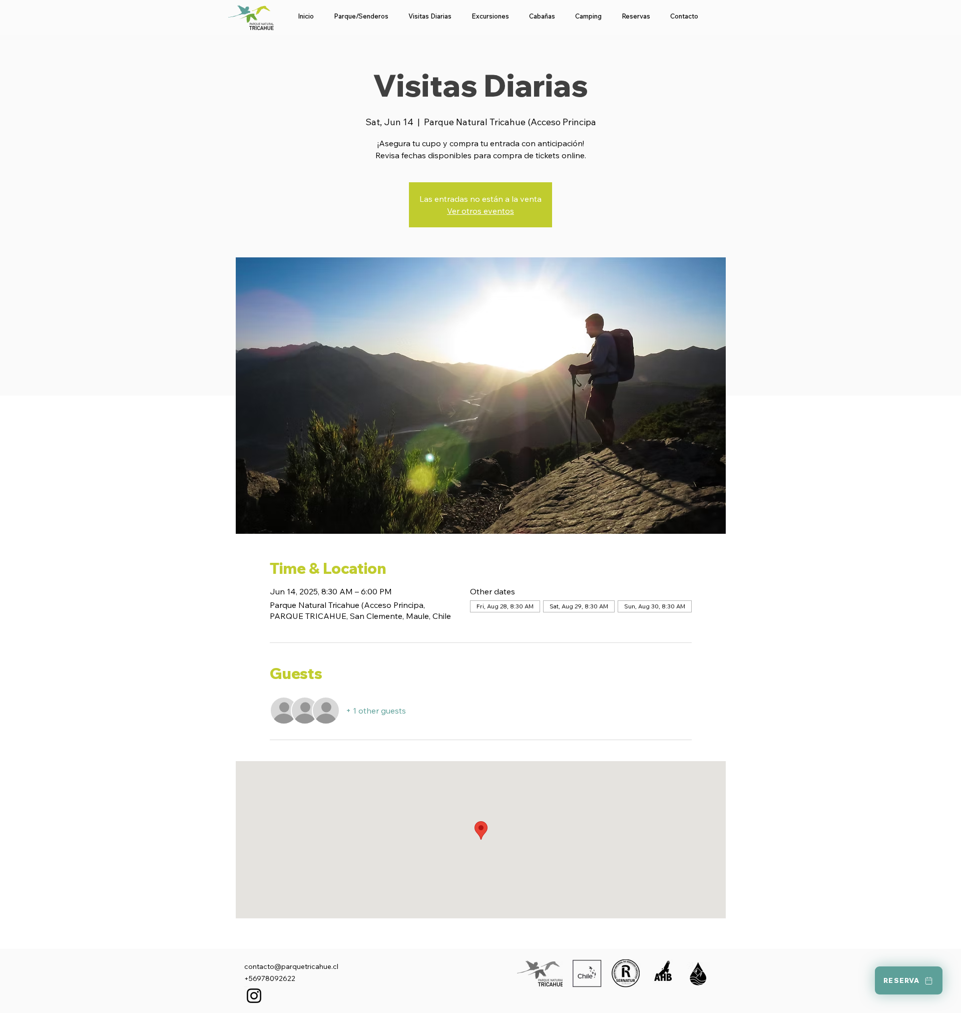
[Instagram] (254, 995)
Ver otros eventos (480, 211)
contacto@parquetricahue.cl (291, 966)
